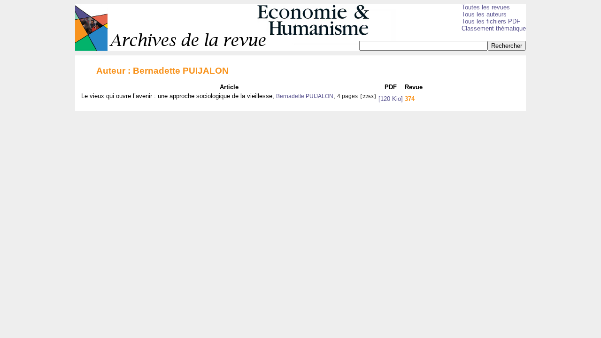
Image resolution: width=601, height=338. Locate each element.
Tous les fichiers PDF (491, 21)
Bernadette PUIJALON (304, 96)
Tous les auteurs (484, 14)
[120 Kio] (390, 98)
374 (410, 98)
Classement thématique (494, 28)
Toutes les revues (486, 7)
